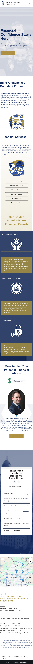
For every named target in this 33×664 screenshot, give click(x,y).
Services (16, 656)
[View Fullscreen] (2, 559)
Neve (7, 662)
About (9, 656)
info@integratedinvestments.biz (16, 598)
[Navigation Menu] (30, 3)
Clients (23, 656)
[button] (16, 571)
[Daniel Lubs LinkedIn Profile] (16, 416)
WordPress (24, 662)
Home (3, 656)
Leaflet (30, 585)
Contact (4, 658)
